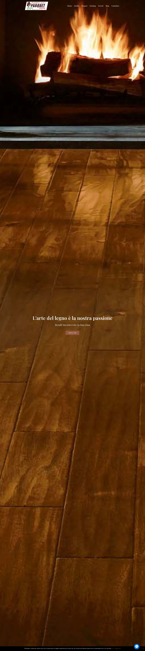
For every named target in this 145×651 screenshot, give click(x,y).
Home (69, 6)
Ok (113, 648)
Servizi (100, 6)
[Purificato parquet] (36, 6)
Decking (93, 6)
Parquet (84, 6)
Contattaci (115, 6)
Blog (107, 6)
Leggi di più (118, 648)
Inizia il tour (72, 333)
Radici (76, 6)
